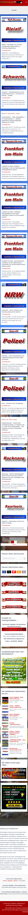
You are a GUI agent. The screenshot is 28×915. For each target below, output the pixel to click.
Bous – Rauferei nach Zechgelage (12, 403)
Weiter (14, 544)
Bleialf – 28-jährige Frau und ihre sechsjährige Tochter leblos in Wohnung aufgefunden (12, 46)
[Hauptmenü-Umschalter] (26, 2)
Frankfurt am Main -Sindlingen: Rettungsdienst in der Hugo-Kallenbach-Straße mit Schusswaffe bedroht (13, 214)
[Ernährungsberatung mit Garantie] (14, 797)
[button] (4, 572)
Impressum (25, 908)
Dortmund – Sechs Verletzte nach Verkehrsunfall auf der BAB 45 (12, 311)
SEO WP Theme (6, 910)
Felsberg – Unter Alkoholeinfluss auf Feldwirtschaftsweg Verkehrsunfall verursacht (13, 357)
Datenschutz (11, 908)
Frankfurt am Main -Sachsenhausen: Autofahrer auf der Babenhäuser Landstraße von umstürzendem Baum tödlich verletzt (13, 263)
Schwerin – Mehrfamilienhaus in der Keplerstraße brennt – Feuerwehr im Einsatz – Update (13, 93)
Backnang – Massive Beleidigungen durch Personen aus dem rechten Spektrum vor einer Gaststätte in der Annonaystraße (13, 476)
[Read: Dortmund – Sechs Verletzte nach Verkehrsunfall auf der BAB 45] (14, 295)
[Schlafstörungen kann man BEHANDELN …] (14, 670)
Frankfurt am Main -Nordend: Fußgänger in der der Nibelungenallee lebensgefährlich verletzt (13, 168)
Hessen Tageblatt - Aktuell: (10, 880)
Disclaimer (18, 908)
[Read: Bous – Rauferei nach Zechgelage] (14, 388)
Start (6, 908)
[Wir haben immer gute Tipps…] (14, 773)
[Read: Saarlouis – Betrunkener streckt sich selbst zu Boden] (14, 506)
